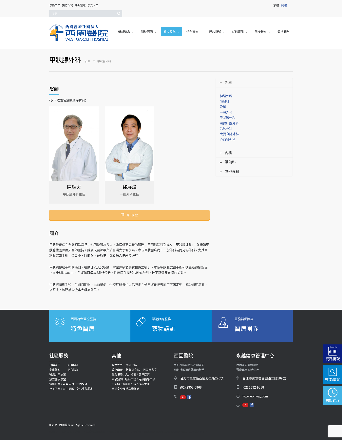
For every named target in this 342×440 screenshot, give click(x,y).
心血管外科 (228, 139)
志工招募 (68, 388)
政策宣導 (117, 365)
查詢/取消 (332, 380)
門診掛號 (215, 31)
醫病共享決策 (57, 374)
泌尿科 (224, 101)
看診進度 (333, 400)
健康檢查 (54, 384)
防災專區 (131, 365)
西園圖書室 (150, 369)
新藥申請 (130, 379)
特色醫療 (192, 31)
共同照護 (81, 384)
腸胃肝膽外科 (229, 123)
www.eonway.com (255, 396)
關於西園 (147, 31)
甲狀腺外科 (228, 117)
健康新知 (261, 31)
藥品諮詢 (117, 379)
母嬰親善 (54, 365)
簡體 (284, 5)
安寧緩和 (54, 369)
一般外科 (226, 112)
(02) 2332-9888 (253, 387)
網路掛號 (333, 359)
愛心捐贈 (117, 374)
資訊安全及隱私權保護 (125, 388)
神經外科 (226, 96)
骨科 (223, 107)
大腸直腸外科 (229, 134)
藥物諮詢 (164, 328)
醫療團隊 (170, 31)
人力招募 (130, 374)
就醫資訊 (238, 31)
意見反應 (144, 374)
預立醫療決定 (57, 379)
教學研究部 (133, 369)
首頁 (87, 61)
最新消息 (124, 31)
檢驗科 (116, 384)
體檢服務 (283, 31)
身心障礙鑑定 (84, 388)
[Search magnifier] (119, 13)
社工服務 (54, 388)
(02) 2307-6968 (191, 387)
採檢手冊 (144, 384)
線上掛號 (132, 215)
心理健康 (73, 365)
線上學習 (117, 369)
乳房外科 (226, 128)
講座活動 (68, 384)
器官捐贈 (73, 369)
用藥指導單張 (147, 379)
